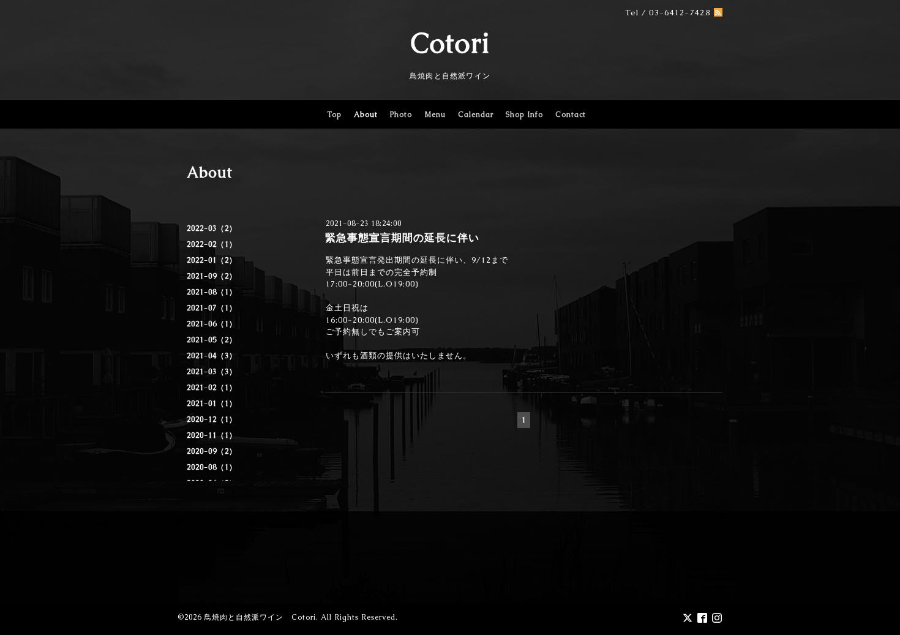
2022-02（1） (212, 244)
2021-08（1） (212, 292)
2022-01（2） (212, 260)
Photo (401, 114)
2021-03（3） (212, 372)
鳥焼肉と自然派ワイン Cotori (260, 617)
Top (334, 114)
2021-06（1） (212, 324)
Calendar (475, 114)
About (366, 114)
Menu (435, 114)
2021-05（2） (212, 340)
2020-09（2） (212, 451)
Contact (570, 114)
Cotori (450, 43)
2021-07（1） (212, 308)
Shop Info (524, 114)
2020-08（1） (212, 467)
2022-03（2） (212, 228)
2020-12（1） (212, 419)
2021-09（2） (212, 276)
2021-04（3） (212, 356)
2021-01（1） (212, 403)
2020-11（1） (212, 435)
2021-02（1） (212, 388)
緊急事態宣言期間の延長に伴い (402, 237)
